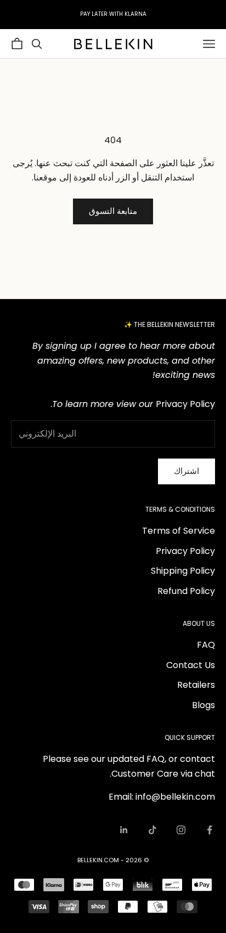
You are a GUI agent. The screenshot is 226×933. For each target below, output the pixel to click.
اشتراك (186, 471)
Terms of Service (178, 530)
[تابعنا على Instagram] (181, 829)
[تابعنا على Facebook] (209, 829)
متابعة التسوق (113, 211)
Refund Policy (186, 591)
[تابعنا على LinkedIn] (123, 829)
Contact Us (190, 665)
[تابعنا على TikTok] (152, 829)
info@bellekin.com (175, 796)
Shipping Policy (183, 570)
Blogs (203, 705)
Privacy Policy (185, 551)
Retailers (196, 684)
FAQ (206, 644)
